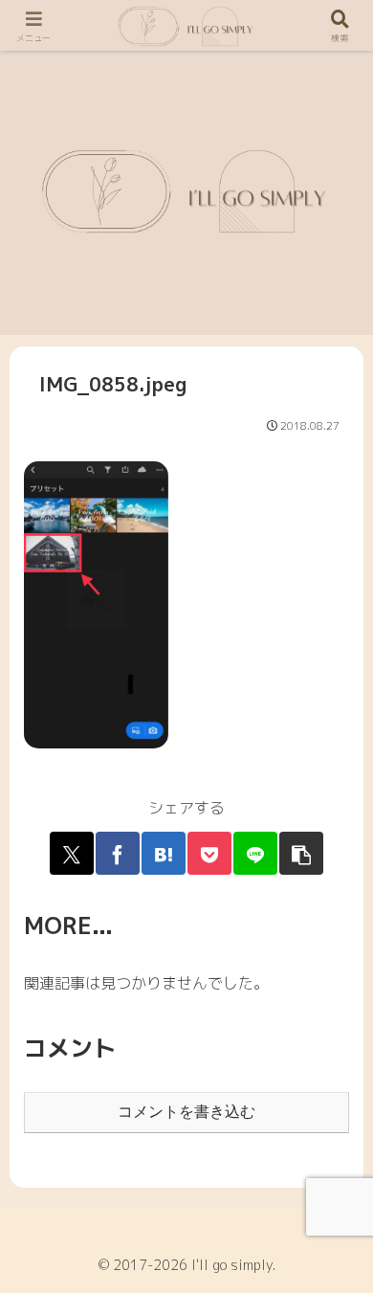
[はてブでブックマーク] (164, 853)
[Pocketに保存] (209, 853)
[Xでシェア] (72, 853)
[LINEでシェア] (255, 853)
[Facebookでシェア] (118, 853)
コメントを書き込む (186, 1112)
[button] (301, 853)
